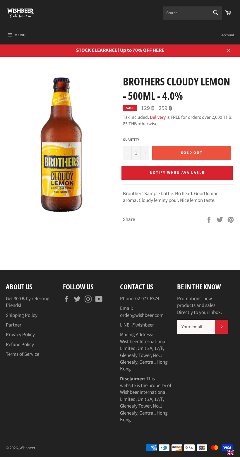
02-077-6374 (147, 298)
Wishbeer (27, 448)
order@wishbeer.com (142, 315)
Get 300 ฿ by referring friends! (27, 302)
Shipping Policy (21, 315)
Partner (13, 325)
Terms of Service (22, 354)
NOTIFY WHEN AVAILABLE (177, 172)
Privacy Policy (20, 334)
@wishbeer (142, 325)
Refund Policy (20, 344)
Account (227, 35)
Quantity (131, 140)
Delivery (158, 117)
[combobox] (192, 13)
